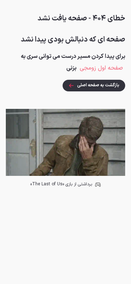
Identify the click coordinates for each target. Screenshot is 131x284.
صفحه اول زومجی (101, 68)
